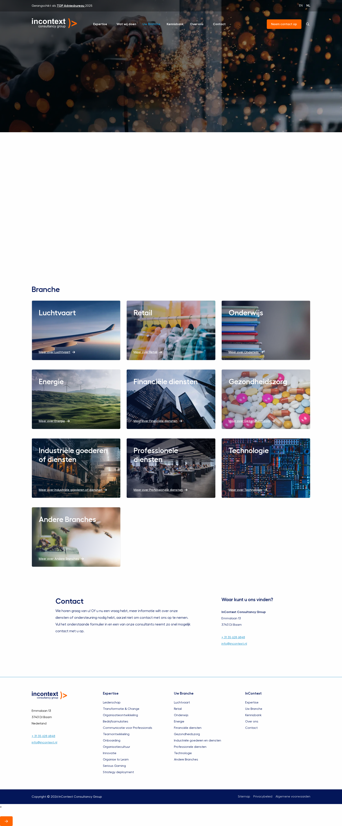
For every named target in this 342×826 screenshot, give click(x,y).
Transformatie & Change (121, 708)
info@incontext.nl (234, 643)
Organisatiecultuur (116, 746)
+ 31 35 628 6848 (233, 637)
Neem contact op (284, 24)
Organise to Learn (116, 759)
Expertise (100, 24)
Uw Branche (151, 24)
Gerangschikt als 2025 (62, 5)
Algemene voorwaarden (293, 796)
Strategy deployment (118, 772)
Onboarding (111, 740)
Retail (178, 708)
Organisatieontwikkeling (120, 715)
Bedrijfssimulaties (115, 721)
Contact (219, 24)
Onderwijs (181, 715)
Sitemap (244, 796)
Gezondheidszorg (187, 734)
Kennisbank (175, 24)
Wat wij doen (126, 24)
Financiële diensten (187, 727)
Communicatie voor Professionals (127, 727)
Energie (179, 721)
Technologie (183, 753)
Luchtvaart (182, 702)
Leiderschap (112, 702)
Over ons (196, 24)
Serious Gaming (114, 765)
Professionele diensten (190, 746)
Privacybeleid (262, 796)
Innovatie (109, 753)
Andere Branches (186, 759)
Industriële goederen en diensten (197, 740)
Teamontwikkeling (116, 734)
